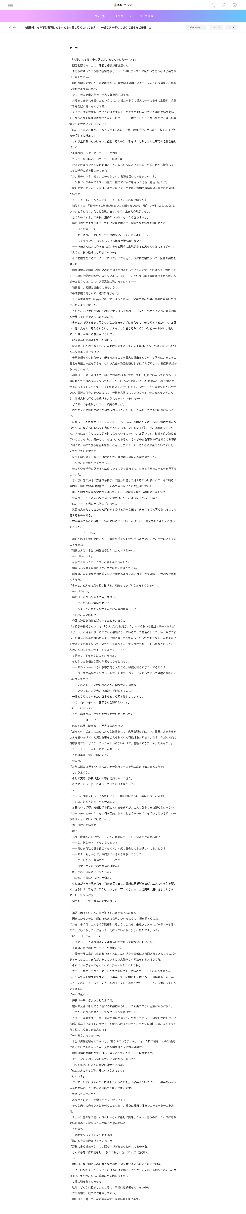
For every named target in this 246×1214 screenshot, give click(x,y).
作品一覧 (99, 16)
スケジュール (123, 16)
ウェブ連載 (146, 16)
